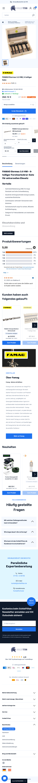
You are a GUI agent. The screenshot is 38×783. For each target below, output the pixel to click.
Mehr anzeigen (8, 233)
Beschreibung (7, 164)
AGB (3, 736)
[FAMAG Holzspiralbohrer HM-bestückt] (7, 131)
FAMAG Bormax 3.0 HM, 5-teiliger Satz (30, 22)
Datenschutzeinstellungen (9, 747)
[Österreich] (10, 770)
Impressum (5, 732)
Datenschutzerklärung (8, 739)
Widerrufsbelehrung (7, 743)
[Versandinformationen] (15, 91)
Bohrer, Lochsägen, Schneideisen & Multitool (14, 22)
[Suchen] (33, 15)
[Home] (3, 22)
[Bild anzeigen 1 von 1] (5, 63)
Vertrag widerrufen (8, 729)
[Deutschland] (4, 770)
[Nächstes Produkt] (34, 140)
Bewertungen (20, 164)
